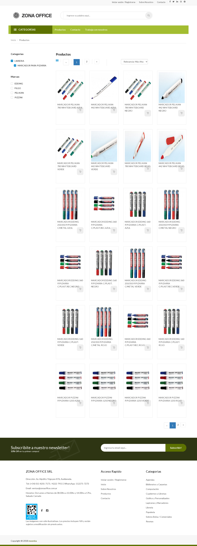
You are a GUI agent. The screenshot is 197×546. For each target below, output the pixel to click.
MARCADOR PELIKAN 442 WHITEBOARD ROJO (171, 165)
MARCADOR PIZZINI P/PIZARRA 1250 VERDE (137, 399)
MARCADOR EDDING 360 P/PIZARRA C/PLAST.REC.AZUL (104, 224)
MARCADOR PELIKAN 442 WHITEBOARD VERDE (102, 166)
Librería (149, 507)
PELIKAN (19, 92)
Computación (152, 489)
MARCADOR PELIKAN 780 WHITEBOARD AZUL (69, 106)
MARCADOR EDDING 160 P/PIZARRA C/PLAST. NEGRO (104, 283)
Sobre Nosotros (146, 2)
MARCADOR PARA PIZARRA (32, 65)
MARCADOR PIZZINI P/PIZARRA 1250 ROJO (170, 399)
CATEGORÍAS (27, 29)
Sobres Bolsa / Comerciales (159, 516)
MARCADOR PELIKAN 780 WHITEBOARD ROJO (137, 165)
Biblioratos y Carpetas (156, 484)
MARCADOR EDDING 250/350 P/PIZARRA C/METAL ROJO (102, 342)
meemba (33, 541)
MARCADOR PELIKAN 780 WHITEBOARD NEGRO (136, 107)
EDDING (19, 83)
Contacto (161, 2)
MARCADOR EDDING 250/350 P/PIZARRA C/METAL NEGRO (169, 224)
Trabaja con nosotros (96, 29)
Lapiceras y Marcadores (157, 503)
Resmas (149, 521)
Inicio (13, 40)
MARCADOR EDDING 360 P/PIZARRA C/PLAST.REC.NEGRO (70, 283)
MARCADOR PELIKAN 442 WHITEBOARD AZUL (103, 106)
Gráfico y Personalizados (157, 498)
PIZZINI (19, 97)
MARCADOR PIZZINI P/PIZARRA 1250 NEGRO (103, 399)
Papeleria (150, 512)
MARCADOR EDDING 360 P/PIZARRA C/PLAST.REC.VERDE (171, 283)
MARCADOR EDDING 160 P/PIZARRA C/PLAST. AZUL (137, 224)
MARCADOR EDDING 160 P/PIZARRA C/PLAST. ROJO (171, 342)
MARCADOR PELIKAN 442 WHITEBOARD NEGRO (170, 107)
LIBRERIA (19, 61)
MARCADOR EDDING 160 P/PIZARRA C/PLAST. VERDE (70, 342)
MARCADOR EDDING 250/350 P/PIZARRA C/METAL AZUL (68, 224)
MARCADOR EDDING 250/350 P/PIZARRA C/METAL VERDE (135, 283)
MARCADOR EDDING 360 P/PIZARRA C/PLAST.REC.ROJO (137, 342)
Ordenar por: (115, 60)
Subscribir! (176, 447)
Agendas (150, 479)
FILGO (18, 88)
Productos (60, 29)
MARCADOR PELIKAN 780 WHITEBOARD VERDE (68, 166)
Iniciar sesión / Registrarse (123, 2)
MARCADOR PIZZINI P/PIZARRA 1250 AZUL (68, 399)
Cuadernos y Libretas (156, 493)
